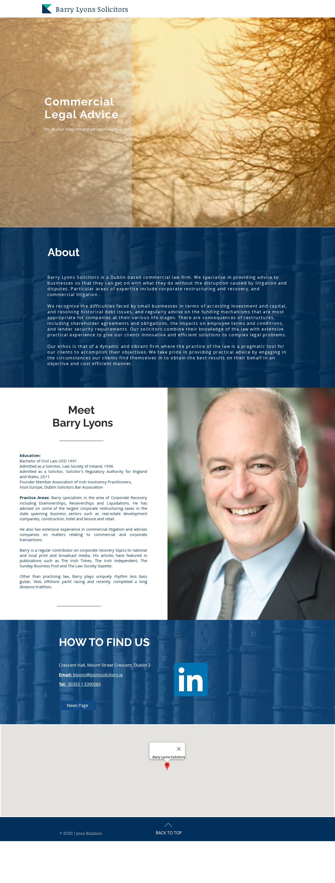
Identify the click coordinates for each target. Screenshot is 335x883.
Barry (65, 9)
